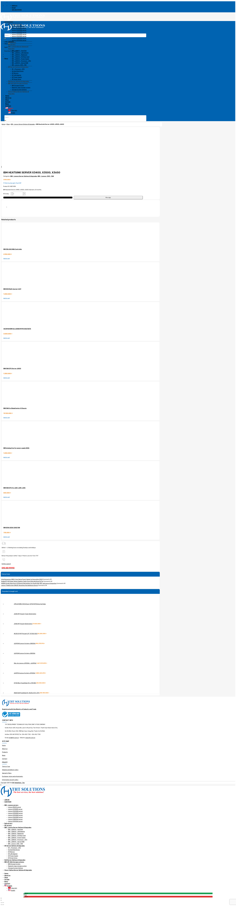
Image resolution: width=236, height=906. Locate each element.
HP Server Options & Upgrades (14, 846)
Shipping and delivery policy (10, 770)
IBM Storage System (14, 864)
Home (4, 745)
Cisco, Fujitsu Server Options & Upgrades (18, 870)
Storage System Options (15, 868)
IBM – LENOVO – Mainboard (16, 833)
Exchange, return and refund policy (12, 776)
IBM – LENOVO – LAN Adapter (16, 831)
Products (5, 752)
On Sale (6, 879)
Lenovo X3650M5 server (15, 817)
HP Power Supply (13, 856)
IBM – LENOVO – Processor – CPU (17, 839)
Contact (4, 759)
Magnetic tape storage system (17, 866)
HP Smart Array (12, 858)
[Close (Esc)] (1, 902)
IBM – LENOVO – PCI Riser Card (17, 835)
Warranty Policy (7, 773)
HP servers (8, 825)
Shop (6, 877)
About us (4, 749)
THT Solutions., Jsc (18, 783)
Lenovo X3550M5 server (15, 815)
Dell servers (8, 823)
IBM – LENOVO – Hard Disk (15, 829)
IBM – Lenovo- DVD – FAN (15, 844)
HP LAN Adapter (13, 854)
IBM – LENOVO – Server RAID (16, 842)
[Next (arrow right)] (3, 904)
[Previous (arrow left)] (1, 904)
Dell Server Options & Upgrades (14, 860)
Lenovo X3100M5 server (15, 809)
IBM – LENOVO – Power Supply (17, 837)
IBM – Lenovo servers (11, 805)
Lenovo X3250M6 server (15, 811)
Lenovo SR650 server (14, 807)
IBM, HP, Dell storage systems (14, 862)
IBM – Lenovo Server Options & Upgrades (17, 827)
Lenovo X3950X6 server (15, 821)
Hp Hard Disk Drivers (14, 850)
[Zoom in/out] (3, 902)
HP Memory (11, 852)
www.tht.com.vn (30, 738)
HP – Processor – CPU (14, 848)
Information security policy (10, 780)
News (3, 755)
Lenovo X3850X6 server (15, 819)
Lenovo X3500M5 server (15, 813)
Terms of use (6, 766)
